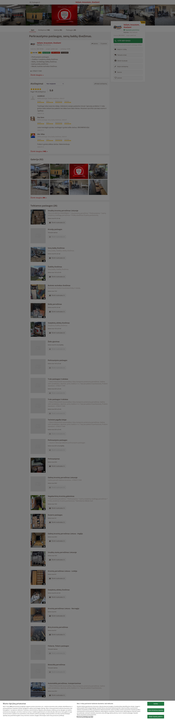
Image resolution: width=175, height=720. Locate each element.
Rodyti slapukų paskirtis (156, 716)
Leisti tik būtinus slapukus (155, 710)
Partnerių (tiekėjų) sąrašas (85, 717)
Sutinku (156, 703)
